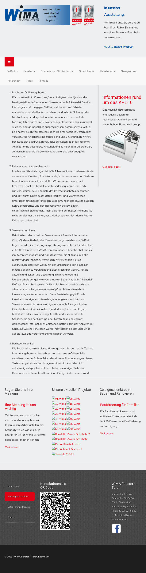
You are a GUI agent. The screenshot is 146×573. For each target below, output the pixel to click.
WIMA (11, 71)
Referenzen (14, 81)
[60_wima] (59, 429)
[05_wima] (73, 398)
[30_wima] (59, 413)
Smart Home (86, 71)
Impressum (13, 486)
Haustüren (106, 71)
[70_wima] (73, 429)
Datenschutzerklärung (18, 506)
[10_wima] (59, 403)
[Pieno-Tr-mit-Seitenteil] (67, 449)
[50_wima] (59, 424)
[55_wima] (73, 424)
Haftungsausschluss (18, 496)
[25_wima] (73, 409)
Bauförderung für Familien (120, 405)
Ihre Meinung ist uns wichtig (20, 407)
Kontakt (43, 81)
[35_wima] (73, 413)
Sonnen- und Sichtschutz (56, 71)
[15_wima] (73, 403)
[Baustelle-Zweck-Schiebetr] (69, 439)
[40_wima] (59, 419)
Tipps (29, 81)
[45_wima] (73, 419)
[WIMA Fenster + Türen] (49, 15)
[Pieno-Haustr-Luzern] (66, 444)
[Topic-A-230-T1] (63, 454)
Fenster (28, 71)
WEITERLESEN (111, 167)
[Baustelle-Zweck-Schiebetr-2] (71, 434)
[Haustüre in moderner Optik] (59, 398)
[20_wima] (59, 409)
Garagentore (128, 71)
